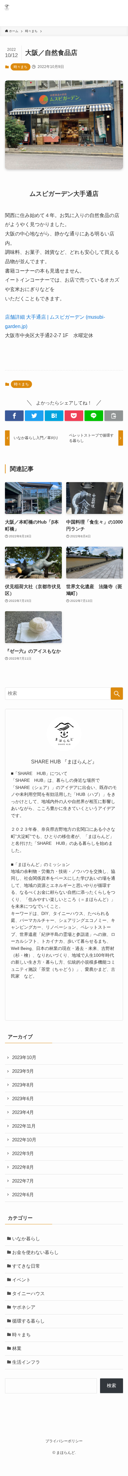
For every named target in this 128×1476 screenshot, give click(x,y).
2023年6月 (23, 1098)
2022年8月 (23, 1167)
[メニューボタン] (120, 7)
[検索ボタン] (105, 7)
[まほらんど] (6, 7)
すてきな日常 (26, 1266)
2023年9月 (23, 1071)
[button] (14, 415)
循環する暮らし (28, 1321)
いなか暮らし (26, 1238)
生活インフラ (26, 1362)
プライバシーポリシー (64, 1441)
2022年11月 (24, 1126)
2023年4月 (23, 1112)
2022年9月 (23, 1153)
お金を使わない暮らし (35, 1252)
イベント (21, 1279)
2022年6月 (23, 1194)
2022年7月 (23, 1180)
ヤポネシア (23, 1307)
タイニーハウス (28, 1293)
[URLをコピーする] (113, 415)
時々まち (20, 67)
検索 (111, 1385)
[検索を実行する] (117, 693)
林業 (16, 1348)
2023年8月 (23, 1084)
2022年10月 (24, 1139)
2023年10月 (24, 1057)
